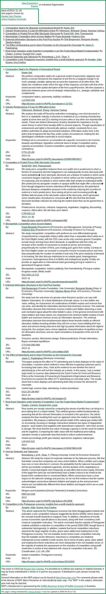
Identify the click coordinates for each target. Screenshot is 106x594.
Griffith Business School (52, 586)
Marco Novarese (31, 580)
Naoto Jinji (69, 28)
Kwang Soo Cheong (11, 16)
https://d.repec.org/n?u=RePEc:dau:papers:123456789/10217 (52, 159)
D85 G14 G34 (28, 494)
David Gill (68, 33)
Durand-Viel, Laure (32, 54)
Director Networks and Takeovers (22, 57)
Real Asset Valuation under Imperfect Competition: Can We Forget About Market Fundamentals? (52, 51)
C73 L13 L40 (28, 152)
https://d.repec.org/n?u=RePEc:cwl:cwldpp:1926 (45, 351)
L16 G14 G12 (28, 441)
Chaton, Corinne (14, 54)
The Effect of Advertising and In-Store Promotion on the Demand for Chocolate (44, 45)
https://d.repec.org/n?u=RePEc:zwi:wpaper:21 (44, 398)
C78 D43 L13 (28, 213)
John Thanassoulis (84, 33)
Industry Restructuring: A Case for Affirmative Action (30, 31)
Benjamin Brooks (89, 39)
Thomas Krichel (34, 592)
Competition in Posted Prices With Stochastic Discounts (33, 33)
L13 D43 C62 (28, 100)
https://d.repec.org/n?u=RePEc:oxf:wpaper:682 (44, 220)
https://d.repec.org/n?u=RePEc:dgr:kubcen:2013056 (47, 501)
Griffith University (75, 586)
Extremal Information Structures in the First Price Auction (33, 39)
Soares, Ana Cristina (16, 62)
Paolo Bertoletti (63, 36)
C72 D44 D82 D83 (31, 345)
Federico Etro (78, 36)
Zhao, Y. (66, 57)
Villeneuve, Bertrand (69, 31)
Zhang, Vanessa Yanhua (92, 31)
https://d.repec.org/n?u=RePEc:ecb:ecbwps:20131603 (48, 561)
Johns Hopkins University (13, 19)
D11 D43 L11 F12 (30, 275)
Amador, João (94, 59)
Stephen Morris (13, 42)
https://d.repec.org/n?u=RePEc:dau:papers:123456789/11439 (52, 448)
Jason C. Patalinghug (32, 358)
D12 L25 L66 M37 (30, 392)
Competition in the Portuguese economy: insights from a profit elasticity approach (45, 59)
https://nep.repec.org (65, 577)
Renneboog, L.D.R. (51, 57)
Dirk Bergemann (72, 39)
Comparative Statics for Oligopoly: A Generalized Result (33, 28)
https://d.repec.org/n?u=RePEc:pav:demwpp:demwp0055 (49, 282)
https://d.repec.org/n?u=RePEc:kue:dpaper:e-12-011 (47, 103)
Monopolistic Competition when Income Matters (29, 36)
